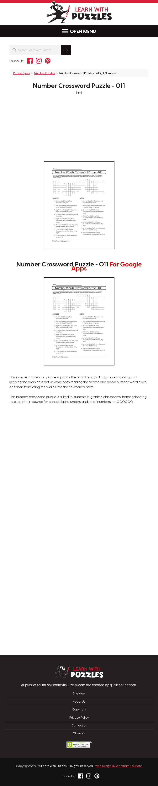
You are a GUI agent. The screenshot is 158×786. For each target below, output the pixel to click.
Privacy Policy (79, 717)
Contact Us (79, 725)
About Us (79, 701)
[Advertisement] (60, 471)
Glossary (79, 733)
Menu (89, 31)
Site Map (79, 693)
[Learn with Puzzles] (79, 677)
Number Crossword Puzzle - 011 (79, 86)
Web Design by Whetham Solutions (118, 766)
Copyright (79, 709)
